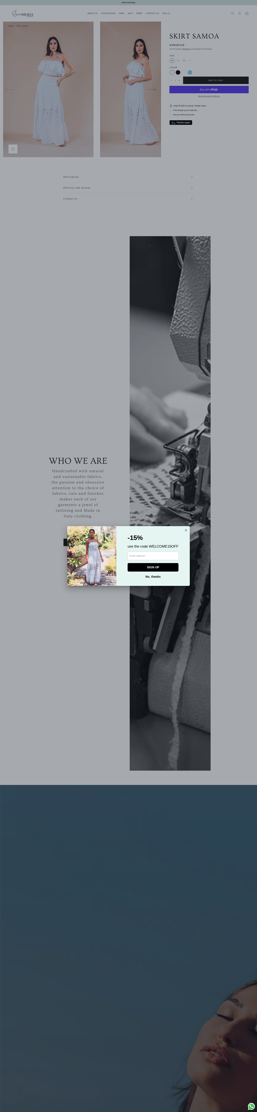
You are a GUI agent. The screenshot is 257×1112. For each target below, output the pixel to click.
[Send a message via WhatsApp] (251, 1106)
